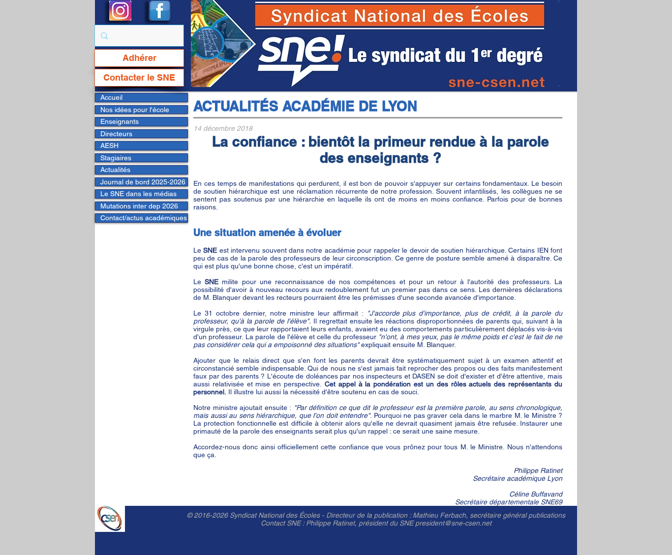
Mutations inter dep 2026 (139, 206)
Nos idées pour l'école (134, 110)
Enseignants (119, 121)
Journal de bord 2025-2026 (142, 182)
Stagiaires (115, 158)
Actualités (115, 170)
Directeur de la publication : (369, 515)
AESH (109, 145)
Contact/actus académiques (143, 218)
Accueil (111, 97)
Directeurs (116, 134)
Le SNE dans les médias (138, 194)
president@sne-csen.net (453, 523)
